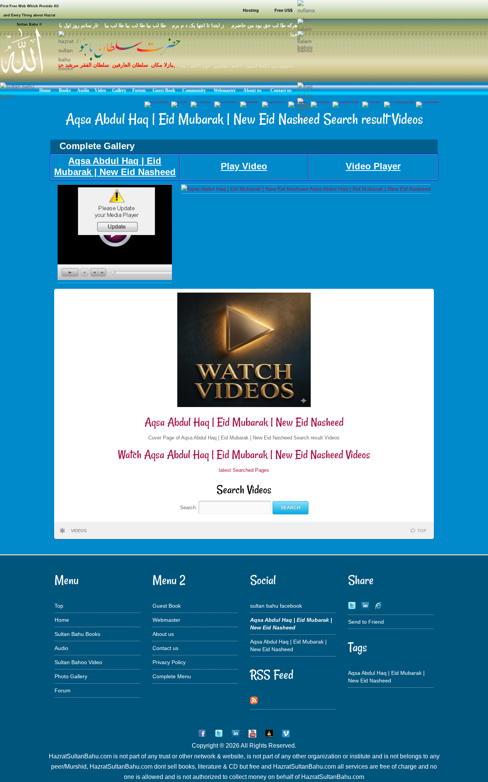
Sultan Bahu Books (77, 634)
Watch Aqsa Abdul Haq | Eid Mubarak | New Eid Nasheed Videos (244, 454)
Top (59, 606)
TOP (421, 530)
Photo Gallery (71, 676)
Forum (63, 690)
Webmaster (166, 620)
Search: (189, 507)
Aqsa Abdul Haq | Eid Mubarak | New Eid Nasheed (244, 422)
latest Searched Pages (244, 470)
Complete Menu (171, 676)
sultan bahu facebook (276, 606)
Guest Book (166, 606)
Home (62, 620)
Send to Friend (366, 622)
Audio (61, 648)
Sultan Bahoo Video (78, 662)
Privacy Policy (169, 662)
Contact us (165, 648)
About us (163, 634)
